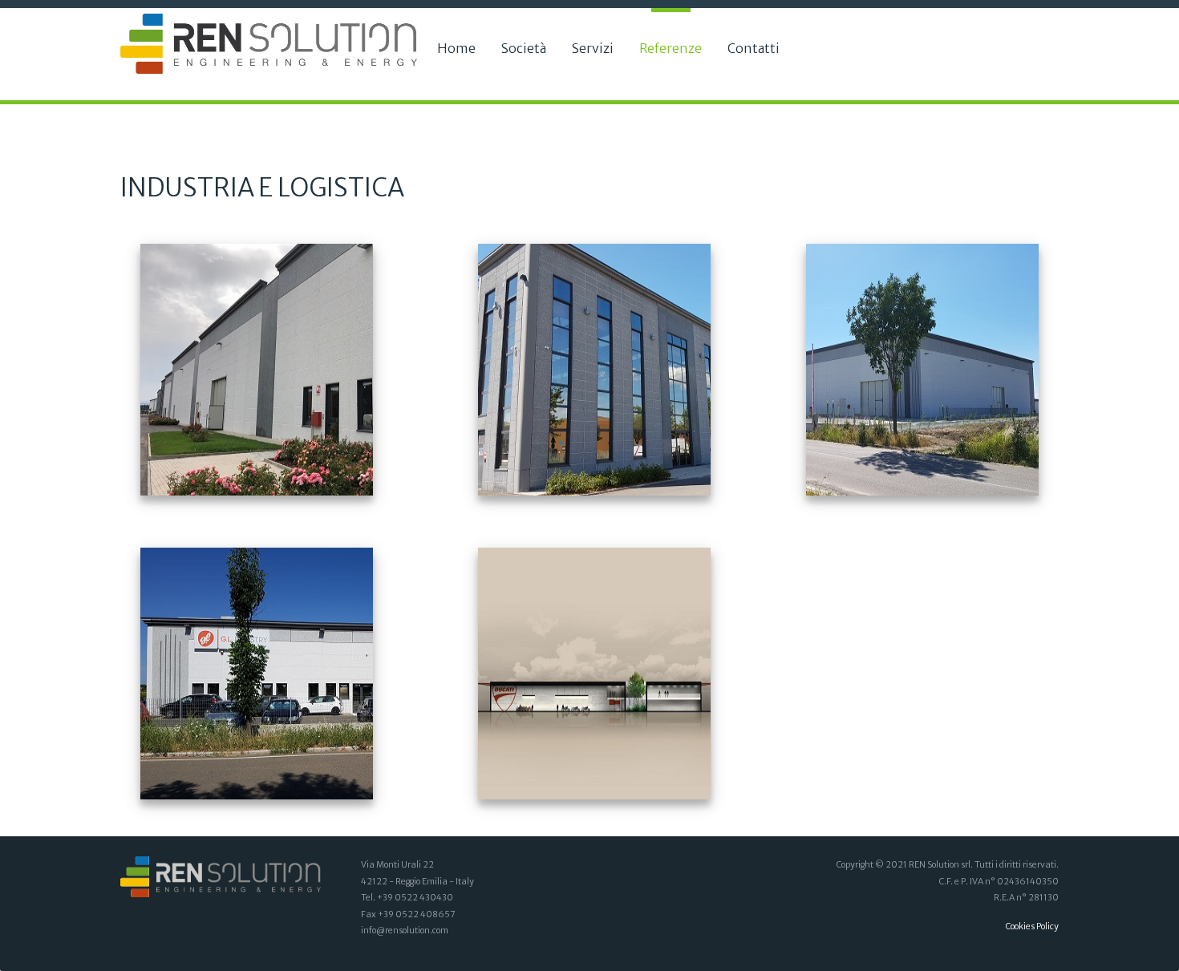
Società (523, 48)
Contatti (753, 48)
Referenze (670, 48)
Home (456, 48)
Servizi (593, 48)
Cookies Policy (1032, 926)
